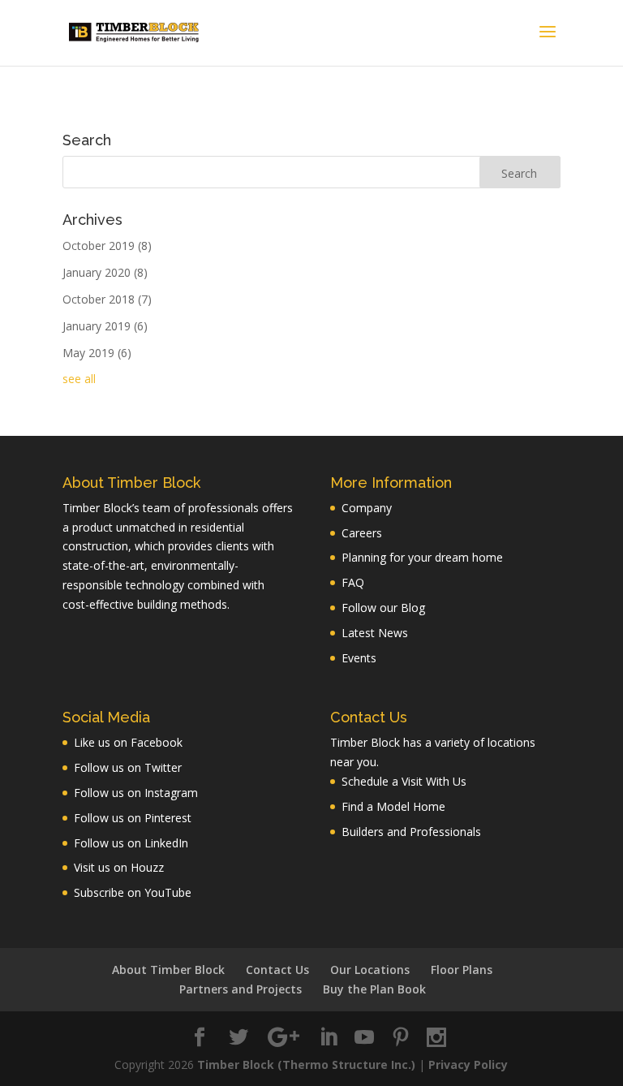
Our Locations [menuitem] (370, 969)
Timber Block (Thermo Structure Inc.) (306, 1064)
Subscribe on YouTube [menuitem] (132, 892)
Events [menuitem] (359, 658)
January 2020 (105, 272)
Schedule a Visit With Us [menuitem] (404, 781)
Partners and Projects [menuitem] (240, 989)
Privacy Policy (468, 1064)
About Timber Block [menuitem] (168, 969)
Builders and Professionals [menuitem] (411, 831)
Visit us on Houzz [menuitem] (119, 867)
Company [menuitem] (367, 507)
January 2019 (105, 326)
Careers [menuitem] (362, 533)
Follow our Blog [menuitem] (383, 607)
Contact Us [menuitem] (277, 969)
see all (79, 378)
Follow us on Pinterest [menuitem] (132, 817)
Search (86, 141)
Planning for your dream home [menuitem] (422, 557)
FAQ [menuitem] (353, 582)
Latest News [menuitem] (375, 632)
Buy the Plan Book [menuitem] (374, 989)
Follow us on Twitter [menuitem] (128, 767)
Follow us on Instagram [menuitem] (136, 792)
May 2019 (96, 352)
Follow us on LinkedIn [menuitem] (131, 843)
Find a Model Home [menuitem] (393, 806)
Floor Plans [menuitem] (461, 969)
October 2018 (107, 299)
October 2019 (107, 245)
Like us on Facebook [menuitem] (128, 742)
